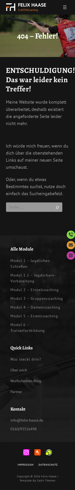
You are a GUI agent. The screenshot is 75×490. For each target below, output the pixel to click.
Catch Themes (46, 480)
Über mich (18, 370)
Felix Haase (49, 476)
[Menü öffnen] (64, 7)
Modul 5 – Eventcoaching (34, 316)
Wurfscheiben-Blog (25, 380)
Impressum (26, 464)
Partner (16, 391)
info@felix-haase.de (26, 420)
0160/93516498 (23, 429)
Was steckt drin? (25, 359)
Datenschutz (48, 464)
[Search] (57, 207)
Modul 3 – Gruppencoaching (36, 298)
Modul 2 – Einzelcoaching (34, 289)
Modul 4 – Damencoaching (35, 307)
